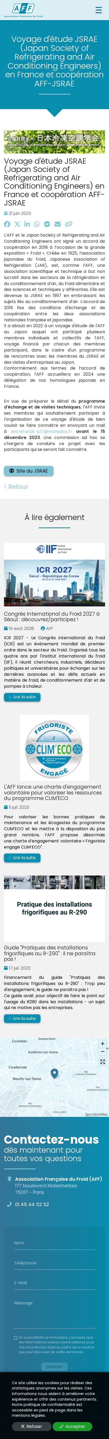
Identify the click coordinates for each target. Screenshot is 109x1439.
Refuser (34, 1426)
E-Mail (20, 1283)
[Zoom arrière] (102, 1051)
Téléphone (25, 1263)
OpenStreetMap (96, 1114)
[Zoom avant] (102, 1044)
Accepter (75, 1426)
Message (23, 1303)
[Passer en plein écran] (102, 1062)
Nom (19, 1243)
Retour (17, 486)
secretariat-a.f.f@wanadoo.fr (41, 431)
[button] (54, 1073)
